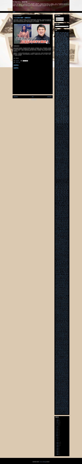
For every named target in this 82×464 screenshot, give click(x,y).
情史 (66, 283)
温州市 (64, 114)
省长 (57, 161)
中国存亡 (66, 190)
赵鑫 (58, 120)
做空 (60, 214)
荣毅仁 (64, 166)
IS (68, 94)
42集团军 (58, 123)
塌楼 (68, 250)
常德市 (61, 273)
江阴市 (58, 320)
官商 (61, 265)
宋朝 (58, 265)
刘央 (58, 224)
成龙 (68, 284)
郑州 (60, 172)
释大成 (63, 172)
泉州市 (66, 113)
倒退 (56, 213)
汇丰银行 (57, 319)
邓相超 (57, 172)
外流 (56, 253)
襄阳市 (56, 168)
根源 (56, 312)
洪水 (68, 154)
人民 (64, 68)
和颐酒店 (60, 242)
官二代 (64, 141)
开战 (58, 278)
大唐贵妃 (65, 253)
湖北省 (56, 45)
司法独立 (59, 236)
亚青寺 (61, 204)
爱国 (68, 78)
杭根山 (62, 309)
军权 (63, 100)
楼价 (63, 313)
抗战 (58, 66)
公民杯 (62, 218)
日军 (68, 148)
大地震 (58, 254)
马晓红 (58, 122)
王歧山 (56, 90)
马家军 (59, 176)
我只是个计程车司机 (63, 285)
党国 (57, 216)
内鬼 (60, 132)
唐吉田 (62, 243)
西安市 (62, 50)
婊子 (60, 261)
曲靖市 (68, 149)
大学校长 (64, 254)
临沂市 (60, 97)
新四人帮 (56, 295)
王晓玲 (59, 159)
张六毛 (65, 144)
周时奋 (64, 240)
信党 (63, 212)
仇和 (67, 207)
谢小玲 (59, 119)
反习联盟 (56, 136)
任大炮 (58, 129)
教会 (65, 147)
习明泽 (65, 97)
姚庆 (62, 106)
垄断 (61, 250)
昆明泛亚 (56, 149)
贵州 (57, 169)
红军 (65, 90)
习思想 (63, 200)
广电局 (56, 275)
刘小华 (61, 224)
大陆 (68, 69)
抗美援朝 (58, 77)
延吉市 (65, 276)
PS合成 (62, 180)
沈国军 (63, 321)
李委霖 (62, 305)
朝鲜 (58, 49)
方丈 (63, 148)
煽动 (67, 156)
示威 (58, 116)
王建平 (67, 89)
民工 (56, 317)
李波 (60, 49)
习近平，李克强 (58, 202)
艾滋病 (57, 166)
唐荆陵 (66, 103)
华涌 (66, 134)
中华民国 (66, 125)
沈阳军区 (66, 321)
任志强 (58, 38)
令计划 (63, 35)
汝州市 (64, 319)
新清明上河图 (60, 295)
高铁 (63, 122)
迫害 (59, 171)
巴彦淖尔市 (65, 272)
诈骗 (58, 92)
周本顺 (57, 103)
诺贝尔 (63, 67)
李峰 (63, 306)
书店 (63, 68)
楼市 (57, 112)
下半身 (63, 184)
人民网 (57, 207)
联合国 (59, 164)
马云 (57, 58)
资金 (65, 169)
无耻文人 (57, 298)
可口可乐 (61, 235)
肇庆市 (61, 164)
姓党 (58, 70)
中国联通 (56, 97)
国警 (60, 247)
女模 (62, 258)
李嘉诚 (59, 57)
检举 (59, 313)
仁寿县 (63, 207)
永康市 (64, 318)
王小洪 (58, 115)
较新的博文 (15, 96)
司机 (57, 236)
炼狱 (65, 156)
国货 (61, 247)
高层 (60, 122)
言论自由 (57, 81)
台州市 (65, 235)
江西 (68, 319)
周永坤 (57, 241)
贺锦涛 (61, 169)
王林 (57, 56)
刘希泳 (63, 224)
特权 (56, 158)
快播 (56, 77)
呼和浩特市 (56, 242)
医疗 (56, 229)
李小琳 (66, 40)
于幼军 (61, 98)
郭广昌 (56, 68)
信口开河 (66, 212)
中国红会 (63, 194)
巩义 (68, 271)
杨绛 (60, 309)
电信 (57, 160)
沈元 (59, 321)
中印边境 (58, 189)
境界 (61, 251)
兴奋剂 (68, 131)
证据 (64, 168)
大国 (56, 254)
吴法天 (57, 239)
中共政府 (64, 188)
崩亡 (57, 271)
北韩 (57, 134)
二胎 (58, 82)
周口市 (66, 239)
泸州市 (59, 78)
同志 (57, 237)
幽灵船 (68, 273)
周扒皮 (62, 240)
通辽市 (63, 171)
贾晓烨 (63, 169)
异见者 (63, 278)
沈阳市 (64, 113)
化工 (62, 101)
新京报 (66, 294)
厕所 (60, 135)
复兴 (58, 252)
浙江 (61, 155)
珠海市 (64, 79)
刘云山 (63, 44)
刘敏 (57, 225)
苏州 (60, 166)
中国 (63, 32)
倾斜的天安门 (64, 213)
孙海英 (63, 262)
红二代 (65, 45)
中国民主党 (61, 193)
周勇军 (64, 239)
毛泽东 (56, 35)
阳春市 (66, 120)
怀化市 (67, 145)
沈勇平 (61, 321)
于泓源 (64, 203)
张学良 (67, 144)
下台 (67, 95)
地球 (63, 249)
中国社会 (60, 194)
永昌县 (66, 318)
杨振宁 (56, 309)
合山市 (65, 236)
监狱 (56, 161)
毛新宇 (62, 88)
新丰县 (58, 294)
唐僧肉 (60, 243)
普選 (58, 301)
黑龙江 (67, 177)
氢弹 (56, 318)
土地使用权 (62, 248)
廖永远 (59, 276)
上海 (60, 46)
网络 (58, 67)
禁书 (68, 79)
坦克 (58, 250)
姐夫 (59, 259)
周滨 (65, 137)
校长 (63, 311)
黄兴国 (65, 94)
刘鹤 (66, 225)
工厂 (62, 271)
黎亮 (63, 177)
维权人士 (58, 72)
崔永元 (67, 270)
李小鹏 (57, 71)
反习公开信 (67, 135)
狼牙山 (62, 158)
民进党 (60, 153)
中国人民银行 (61, 189)
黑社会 (63, 81)
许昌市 (61, 168)
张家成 (58, 145)
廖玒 (60, 276)
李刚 (56, 305)
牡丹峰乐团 (66, 157)
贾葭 (66, 119)
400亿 (56, 179)
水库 (61, 153)
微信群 (65, 145)
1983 (65, 178)
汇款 (59, 319)
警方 (58, 168)
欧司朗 (65, 313)
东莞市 (64, 48)
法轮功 (56, 89)
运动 (56, 171)
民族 (59, 71)
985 (62, 179)
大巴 (68, 254)
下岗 (56, 125)
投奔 (64, 288)
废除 (63, 275)
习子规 (60, 200)
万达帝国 (57, 183)
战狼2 (60, 286)
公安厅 (59, 131)
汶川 (66, 71)
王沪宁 (61, 79)
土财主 (57, 249)
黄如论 (60, 177)
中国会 (64, 189)
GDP (64, 179)
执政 (65, 287)
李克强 (67, 35)
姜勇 (65, 260)
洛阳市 (59, 89)
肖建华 (17, 62)
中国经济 (60, 44)
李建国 (65, 306)
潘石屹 (62, 156)
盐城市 (68, 160)
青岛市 (64, 121)
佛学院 (66, 82)
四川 (58, 104)
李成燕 (58, 307)
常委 (63, 143)
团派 (60, 65)
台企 (63, 235)
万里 (65, 81)
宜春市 (59, 266)
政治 (63, 41)
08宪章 (58, 178)
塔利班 (56, 251)
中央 (61, 49)
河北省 (58, 40)
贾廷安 (64, 92)
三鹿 (58, 184)
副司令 (61, 226)
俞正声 (61, 212)
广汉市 (68, 274)
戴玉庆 (64, 146)
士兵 (66, 251)
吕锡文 (63, 137)
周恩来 (65, 53)
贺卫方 (59, 169)
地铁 (65, 249)
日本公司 (60, 298)
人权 (60, 64)
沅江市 (58, 321)
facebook (56, 124)
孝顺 (56, 263)
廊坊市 (64, 70)
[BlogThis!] (24, 60)
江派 (64, 153)
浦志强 (64, 57)
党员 (62, 64)
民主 (65, 41)
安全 (63, 264)
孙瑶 (66, 262)
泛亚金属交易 (65, 154)
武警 (60, 52)
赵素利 (59, 170)
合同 (63, 236)
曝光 (65, 149)
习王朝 (67, 200)
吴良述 (59, 239)
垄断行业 (64, 250)
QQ (64, 180)
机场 (57, 110)
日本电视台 (62, 298)
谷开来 (66, 67)
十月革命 (63, 134)
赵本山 (57, 170)
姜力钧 (63, 260)
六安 (57, 219)
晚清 (67, 300)
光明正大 (61, 215)
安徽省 (58, 47)
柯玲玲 (61, 311)
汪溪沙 (65, 320)
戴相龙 (59, 54)
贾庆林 (63, 47)
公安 (59, 51)
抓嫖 (60, 288)
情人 (65, 283)
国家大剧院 (61, 246)
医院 (66, 101)
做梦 (58, 214)
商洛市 (68, 243)
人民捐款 (62, 206)
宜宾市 (57, 266)
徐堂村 (60, 282)
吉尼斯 (68, 236)
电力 (59, 160)
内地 (57, 132)
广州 (60, 144)
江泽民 (67, 33)
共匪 (65, 219)
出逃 (58, 101)
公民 (67, 99)
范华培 (56, 118)
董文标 (60, 167)
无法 (61, 297)
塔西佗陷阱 (59, 251)
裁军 (66, 118)
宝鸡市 (64, 266)
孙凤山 (56, 262)
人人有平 (60, 205)
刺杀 (59, 226)
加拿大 (60, 75)
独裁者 (60, 158)
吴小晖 (63, 69)
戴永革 (65, 286)
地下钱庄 (65, 104)
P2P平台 (58, 180)
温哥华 (61, 114)
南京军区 (58, 231)
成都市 (60, 48)
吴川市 (66, 238)
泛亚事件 (62, 154)
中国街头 (66, 194)
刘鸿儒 (65, 225)
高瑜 (58, 68)
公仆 (57, 131)
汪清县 (63, 320)
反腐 (66, 44)
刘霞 (60, 101)
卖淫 (57, 135)
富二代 (58, 142)
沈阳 (62, 113)
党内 (56, 216)
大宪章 (66, 254)
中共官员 (62, 188)
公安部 (63, 131)
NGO (56, 180)
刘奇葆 (60, 133)
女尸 (57, 258)
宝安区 (68, 141)
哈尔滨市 (60, 103)
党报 (61, 216)
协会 (64, 230)
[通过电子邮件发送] (23, 60)
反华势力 (60, 136)
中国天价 (64, 190)
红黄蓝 (56, 91)
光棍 (63, 215)
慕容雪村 (61, 146)
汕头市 (61, 71)
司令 (59, 137)
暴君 (60, 301)
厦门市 (62, 135)
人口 (62, 205)
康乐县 (65, 275)
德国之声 (66, 282)
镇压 (56, 53)
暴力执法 (63, 149)
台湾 (66, 48)
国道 (63, 247)
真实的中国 (62, 161)
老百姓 (57, 164)
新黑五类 (58, 296)
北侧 (65, 227)
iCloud (65, 181)
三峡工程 (67, 183)
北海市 (64, 101)
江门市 (56, 320)
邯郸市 (57, 73)
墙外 (63, 251)
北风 (58, 228)
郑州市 (67, 52)
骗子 (60, 94)
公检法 (60, 218)
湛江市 (66, 114)
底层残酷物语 (61, 275)
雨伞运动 (61, 121)
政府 (60, 66)
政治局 (67, 58)
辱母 (62, 170)
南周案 (60, 231)
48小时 (58, 179)
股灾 (60, 45)
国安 (62, 75)
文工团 (59, 148)
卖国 (56, 135)
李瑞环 (66, 110)
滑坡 (60, 156)
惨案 (59, 146)
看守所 (59, 161)
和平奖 (66, 69)
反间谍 (65, 136)
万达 (60, 95)
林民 (59, 310)
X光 (64, 181)
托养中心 (63, 287)
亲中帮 (56, 205)
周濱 (61, 241)
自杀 (62, 72)
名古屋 (61, 237)
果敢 (65, 310)
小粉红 (65, 142)
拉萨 (63, 289)
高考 (62, 122)
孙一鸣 (68, 261)
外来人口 (67, 252)
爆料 (61, 157)
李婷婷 (66, 305)
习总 (68, 73)
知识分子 (61, 90)
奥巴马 (58, 106)
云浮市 (64, 98)
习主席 (56, 200)
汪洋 (61, 320)
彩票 (63, 145)
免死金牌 (67, 215)
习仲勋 (63, 55)
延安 (66, 276)
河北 (68, 71)
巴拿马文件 (60, 39)
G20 (58, 58)
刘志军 (65, 224)
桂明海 (61, 312)
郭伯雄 (63, 37)
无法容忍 (63, 297)
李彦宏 (67, 306)
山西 (58, 270)
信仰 (62, 129)
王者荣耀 (61, 115)
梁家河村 (66, 312)
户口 (65, 146)
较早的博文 (49, 96)
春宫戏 (60, 300)
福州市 (56, 67)
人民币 (61, 74)
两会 (60, 58)
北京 (56, 36)
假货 (57, 214)
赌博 (66, 169)
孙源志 (65, 262)
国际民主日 (58, 248)
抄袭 (59, 288)
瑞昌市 (66, 159)
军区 (60, 100)
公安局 (61, 131)
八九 (62, 99)
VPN (56, 95)
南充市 (59, 102)
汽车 (67, 320)
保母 (57, 212)
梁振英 (66, 111)
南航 (59, 135)
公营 (63, 218)
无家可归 (59, 297)
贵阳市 (61, 92)
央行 (56, 106)
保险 (58, 212)
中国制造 (61, 190)
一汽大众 (57, 182)
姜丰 (61, 260)
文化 (67, 147)
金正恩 (61, 56)
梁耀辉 (58, 313)
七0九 (63, 182)
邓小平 (61, 40)
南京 (57, 102)
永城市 (62, 318)
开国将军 (66, 277)
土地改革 (66, 248)
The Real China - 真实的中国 (20, 2)
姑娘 (60, 259)
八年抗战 (60, 217)
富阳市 (60, 142)
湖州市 (64, 78)
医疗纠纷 (58, 229)
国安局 (59, 246)
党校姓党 (65, 216)
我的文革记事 (57, 286)
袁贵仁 (68, 167)
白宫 (58, 90)
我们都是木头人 (57, 285)
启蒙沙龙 (61, 238)
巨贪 (66, 271)
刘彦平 (62, 133)
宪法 (59, 70)
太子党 (56, 52)
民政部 (65, 317)
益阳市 (65, 160)
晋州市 (65, 300)
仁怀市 (65, 207)
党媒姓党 (66, 130)
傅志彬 (63, 214)
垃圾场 (60, 250)
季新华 (58, 263)
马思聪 (61, 176)
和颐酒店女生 (63, 242)
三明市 (61, 124)
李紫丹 (68, 307)
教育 (64, 77)
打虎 (57, 147)
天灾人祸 (65, 105)
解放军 (67, 41)
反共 (58, 136)
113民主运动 (63, 178)
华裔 (68, 134)
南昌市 (61, 102)
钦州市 (64, 120)
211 (67, 178)
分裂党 (59, 223)
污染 (68, 153)
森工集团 (61, 313)
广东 (62, 76)
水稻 (60, 318)
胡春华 (66, 57)
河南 (56, 72)
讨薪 (59, 168)
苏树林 (62, 166)
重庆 (62, 120)
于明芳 (61, 203)
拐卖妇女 (66, 289)
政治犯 (64, 147)
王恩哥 (57, 159)
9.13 (61, 179)
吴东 (63, 238)
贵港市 (64, 119)
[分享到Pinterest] (27, 60)
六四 (64, 33)
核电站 (60, 88)
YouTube (67, 123)
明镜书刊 (58, 300)
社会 (63, 90)
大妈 (61, 254)
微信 (68, 49)
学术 (62, 263)
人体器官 (62, 82)
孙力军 (58, 262)
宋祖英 (59, 76)
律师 (57, 54)
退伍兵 (61, 171)
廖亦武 (57, 276)
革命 (64, 73)
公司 (67, 217)
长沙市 (62, 73)
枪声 (59, 311)
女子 (56, 258)
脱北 (61, 165)
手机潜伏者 (57, 287)
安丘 (61, 264)
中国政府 (64, 191)
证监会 (66, 168)
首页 (14, 11)
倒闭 (67, 129)
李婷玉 (59, 110)
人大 (63, 205)
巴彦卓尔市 (62, 272)
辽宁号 (64, 170)
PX (63, 180)
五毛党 (60, 82)
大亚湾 (60, 253)
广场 (57, 274)
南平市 (62, 231)
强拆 (57, 66)
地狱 (62, 249)
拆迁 (61, 289)
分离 (57, 223)
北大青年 (56, 228)
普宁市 (66, 77)
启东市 (58, 238)
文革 (59, 36)
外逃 (57, 105)
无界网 (66, 148)
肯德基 (65, 164)
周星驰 (66, 240)
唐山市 (63, 103)
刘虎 (65, 133)
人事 (58, 205)
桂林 (62, 312)
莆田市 (59, 118)
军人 (58, 100)
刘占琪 (66, 223)
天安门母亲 (62, 105)
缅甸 (62, 80)
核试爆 (66, 311)
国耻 (59, 104)
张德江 (56, 57)
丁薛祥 (62, 182)
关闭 (68, 219)
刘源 (60, 51)
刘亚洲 (58, 75)
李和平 (60, 305)
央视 (56, 70)
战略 (61, 286)
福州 (59, 116)
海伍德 (57, 114)
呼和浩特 (67, 241)
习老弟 (58, 201)
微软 (63, 282)
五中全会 (58, 204)
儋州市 (68, 214)
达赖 (68, 170)
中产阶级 (57, 96)
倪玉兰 (61, 213)
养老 (56, 132)
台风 (67, 235)
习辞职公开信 (57, 74)
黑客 (67, 94)
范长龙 (63, 91)
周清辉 (59, 241)
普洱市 (57, 301)
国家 (62, 65)
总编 (61, 283)
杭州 (58, 88)
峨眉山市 (64, 270)
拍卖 (60, 147)
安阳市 (61, 141)
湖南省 (66, 38)
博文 (57, 18)
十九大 (61, 134)
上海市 (58, 41)
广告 (56, 274)
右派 (56, 137)
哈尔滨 (58, 243)
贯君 (59, 92)
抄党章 (56, 288)
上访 (66, 50)
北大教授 (67, 227)
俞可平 (58, 99)
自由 (64, 72)
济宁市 (61, 78)
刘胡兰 (61, 225)
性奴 (58, 283)
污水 (60, 320)
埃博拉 (66, 250)
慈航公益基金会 (60, 284)
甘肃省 (62, 54)
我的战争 (67, 285)
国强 (67, 246)
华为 (65, 134)
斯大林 (61, 148)
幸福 (63, 273)
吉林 (56, 237)
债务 (56, 130)
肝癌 (66, 117)
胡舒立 (58, 165)
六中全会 (66, 218)
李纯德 (56, 308)
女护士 (59, 258)
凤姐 (66, 132)
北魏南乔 (61, 228)
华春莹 (57, 230)
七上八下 (66, 182)
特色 (58, 158)
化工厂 (58, 227)
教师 (62, 77)
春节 (63, 300)
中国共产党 (67, 96)
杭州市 (61, 57)
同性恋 (59, 237)
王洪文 (61, 159)
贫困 (56, 169)
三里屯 (56, 184)
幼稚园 (65, 273)
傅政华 (66, 74)
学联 (67, 263)
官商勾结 (64, 265)
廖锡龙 (63, 276)
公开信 (65, 131)
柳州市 (64, 46)
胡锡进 (60, 165)
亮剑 (68, 204)
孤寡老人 (61, 263)
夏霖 (63, 252)
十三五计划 (60, 229)
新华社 (62, 66)
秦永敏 (58, 80)
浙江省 (61, 41)
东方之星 (64, 56)
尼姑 (68, 142)
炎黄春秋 (61, 89)
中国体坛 (66, 189)
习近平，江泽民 (63, 202)
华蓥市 (62, 230)
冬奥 (63, 132)
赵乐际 (66, 92)
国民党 (64, 65)
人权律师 (67, 98)
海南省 (61, 47)
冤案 (68, 100)
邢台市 (61, 93)
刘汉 (58, 225)
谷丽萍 (60, 81)
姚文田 (64, 259)
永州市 (66, 112)
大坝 (60, 254)
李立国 (65, 307)
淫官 (59, 114)
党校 (63, 216)
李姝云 (64, 305)
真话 (65, 161)
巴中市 (58, 272)
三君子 (65, 95)
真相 (64, 161)
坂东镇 (67, 249)
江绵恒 (64, 71)
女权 (60, 258)
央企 (68, 105)
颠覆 (58, 94)
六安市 (59, 219)
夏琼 (61, 252)
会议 (56, 99)
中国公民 (58, 190)
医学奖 (66, 228)
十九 (58, 134)
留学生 (64, 115)
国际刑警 (62, 104)
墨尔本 (65, 251)
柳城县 (61, 111)
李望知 (63, 307)
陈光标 (64, 93)
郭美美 (60, 73)
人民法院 (64, 206)
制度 (58, 226)
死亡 (58, 112)
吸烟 (60, 239)
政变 (66, 70)
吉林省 (61, 69)
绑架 (57, 117)
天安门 (66, 65)
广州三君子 (60, 274)
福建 (56, 80)
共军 (63, 219)
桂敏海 (58, 312)
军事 (62, 132)
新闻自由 (63, 295)
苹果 (68, 117)
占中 (62, 51)
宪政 (61, 76)
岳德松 (60, 270)
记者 (59, 56)
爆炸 (66, 46)
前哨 (67, 133)
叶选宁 (58, 137)
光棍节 (65, 215)
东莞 (67, 81)
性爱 (59, 283)
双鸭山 (64, 135)
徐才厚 (65, 49)
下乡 (68, 124)
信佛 (62, 212)
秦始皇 (64, 116)
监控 (66, 115)
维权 (59, 45)
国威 (56, 246)
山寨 (57, 143)
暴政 (61, 301)
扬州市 (68, 287)
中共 (61, 32)
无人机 (57, 297)
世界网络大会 (60, 125)
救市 (61, 77)
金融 (57, 55)
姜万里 (60, 260)
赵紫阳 (57, 46)
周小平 (58, 240)
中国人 (60, 53)
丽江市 (62, 97)
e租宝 (58, 95)
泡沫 (57, 78)
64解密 (63, 123)
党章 (67, 216)
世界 (57, 125)
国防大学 (65, 247)
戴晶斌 (63, 286)
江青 (66, 88)
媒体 (66, 75)
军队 (56, 75)
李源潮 (63, 45)
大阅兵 (64, 51)
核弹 (63, 111)
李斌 (59, 307)
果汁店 (67, 310)
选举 (60, 120)
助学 (64, 226)
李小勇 (57, 306)
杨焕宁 (58, 309)
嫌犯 (62, 261)
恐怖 (56, 146)
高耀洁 (62, 94)
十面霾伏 (64, 229)
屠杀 (56, 143)
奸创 (67, 258)
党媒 (60, 216)
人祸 (58, 207)
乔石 (58, 64)
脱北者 (66, 80)
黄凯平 (58, 177)
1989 (56, 123)
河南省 (58, 37)
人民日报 (65, 55)
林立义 (63, 310)
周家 (56, 240)
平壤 (67, 143)
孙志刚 (60, 262)
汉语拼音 (61, 319)
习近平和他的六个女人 (62, 201)
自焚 (58, 91)
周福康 (65, 241)
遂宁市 (59, 93)
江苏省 (63, 38)
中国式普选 (58, 191)
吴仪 (64, 238)
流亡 (58, 155)
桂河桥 (64, 312)
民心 (57, 317)
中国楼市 (66, 192)
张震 (61, 145)
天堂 (59, 105)
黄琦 (61, 177)
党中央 (63, 130)
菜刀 (67, 166)
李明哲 (63, 110)
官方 (65, 141)
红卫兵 (67, 90)
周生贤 (63, 241)
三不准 (62, 183)
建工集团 (57, 277)
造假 (65, 171)
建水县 (60, 277)
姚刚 (62, 259)
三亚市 (62, 95)
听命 (56, 238)
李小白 (59, 306)
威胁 (57, 261)
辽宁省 (66, 47)
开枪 (63, 144)
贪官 (62, 48)
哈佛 (56, 243)
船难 (66, 165)
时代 (56, 299)
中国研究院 (57, 194)
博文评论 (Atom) (33, 99)
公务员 (65, 99)
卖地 (65, 230)
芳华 (58, 166)
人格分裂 (59, 206)
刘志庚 (67, 224)
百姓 (66, 79)
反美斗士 (63, 136)
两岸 (63, 125)
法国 (60, 154)
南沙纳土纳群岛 (65, 231)
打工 (60, 287)
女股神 (64, 258)
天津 (63, 49)
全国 (56, 131)
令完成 (61, 38)
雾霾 (58, 44)
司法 (58, 69)
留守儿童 (61, 160)
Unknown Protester (60, 181)
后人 (63, 237)
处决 (56, 252)
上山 (59, 184)
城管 (64, 75)
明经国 (59, 149)
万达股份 (60, 183)
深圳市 (66, 37)
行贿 (65, 167)
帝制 (58, 273)
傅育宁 (65, 214)
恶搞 (62, 283)
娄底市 (59, 261)
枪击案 (58, 311)
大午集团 (62, 253)
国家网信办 (64, 246)
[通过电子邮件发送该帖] (21, 60)
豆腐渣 (61, 119)
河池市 (58, 154)
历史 (57, 69)
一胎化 (60, 182)
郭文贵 (58, 33)
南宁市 (58, 65)
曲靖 (64, 301)
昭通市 (61, 149)
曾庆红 (63, 39)
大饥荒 (67, 51)
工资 (58, 143)
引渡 (64, 278)
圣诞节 (59, 249)
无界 (64, 148)
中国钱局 (64, 195)
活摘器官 (56, 155)
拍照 (64, 289)
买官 (65, 202)
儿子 (56, 215)
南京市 (62, 58)
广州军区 (65, 274)
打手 (61, 287)
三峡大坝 (64, 183)
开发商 (62, 277)
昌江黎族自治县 (64, 299)
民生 (67, 317)
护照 (58, 289)
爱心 (62, 157)
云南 (65, 203)
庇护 (58, 275)
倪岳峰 (59, 213)
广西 (64, 76)
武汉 (56, 153)
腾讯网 (65, 165)
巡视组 (59, 271)
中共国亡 (59, 188)
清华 (66, 155)
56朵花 (61, 123)
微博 (68, 76)
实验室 (68, 266)
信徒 (65, 129)
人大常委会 (66, 205)
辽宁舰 (66, 170)
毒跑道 (61, 112)
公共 (64, 217)
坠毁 (56, 250)
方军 (60, 296)
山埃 (56, 270)
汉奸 (63, 153)
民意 (61, 317)
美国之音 (61, 117)
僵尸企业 (59, 130)
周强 (60, 240)
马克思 (57, 176)
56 (60, 179)
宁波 (60, 264)
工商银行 (64, 271)
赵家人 (64, 52)
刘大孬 (57, 224)
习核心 (61, 68)
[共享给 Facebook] (26, 60)
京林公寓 (65, 204)
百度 (64, 54)
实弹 (65, 266)
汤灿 (58, 113)
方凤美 (62, 296)
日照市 (65, 298)
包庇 (67, 226)
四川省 (61, 37)
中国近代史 (61, 195)
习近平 (57, 32)
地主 (60, 249)
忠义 (56, 283)
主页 (33, 96)
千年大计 (66, 229)
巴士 (60, 272)
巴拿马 (61, 70)
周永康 (61, 36)
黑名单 (65, 177)
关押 (66, 219)
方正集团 (64, 296)
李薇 (58, 308)
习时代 (65, 200)
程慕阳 (66, 116)
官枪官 (66, 265)
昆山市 (61, 299)
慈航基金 (64, 284)
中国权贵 (64, 192)
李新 (61, 110)
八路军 (62, 217)
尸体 (66, 142)
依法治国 (60, 129)
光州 (59, 215)
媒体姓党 (64, 106)
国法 (58, 247)
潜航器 (64, 156)
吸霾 (62, 239)
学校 (64, 263)
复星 (60, 252)
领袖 (57, 94)
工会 (60, 271)
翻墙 (61, 72)
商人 (65, 243)
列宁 (58, 133)
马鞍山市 (63, 176)
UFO (57, 181)
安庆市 (67, 264)
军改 (62, 100)
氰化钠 (58, 318)
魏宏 (68, 122)
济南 (60, 155)
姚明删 (66, 259)
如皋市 (57, 259)
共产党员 (61, 219)
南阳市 (64, 102)
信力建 (64, 129)
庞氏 (61, 144)
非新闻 (66, 121)
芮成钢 (66, 54)
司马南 (62, 236)
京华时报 (63, 204)
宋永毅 (60, 265)
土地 (60, 248)
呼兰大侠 (67, 137)
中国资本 (58, 195)
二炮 (58, 203)
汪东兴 (60, 113)
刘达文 (63, 225)
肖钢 (63, 164)
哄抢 (68, 242)
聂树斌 (64, 117)
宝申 (60, 266)
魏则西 (64, 50)
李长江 (60, 308)
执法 (58, 147)
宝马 (62, 266)
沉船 (68, 88)
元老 (57, 215)
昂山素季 (59, 299)
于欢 (62, 203)
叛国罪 (56, 235)
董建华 (58, 167)
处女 (57, 252)
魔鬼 (67, 176)
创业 (56, 226)
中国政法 (67, 191)
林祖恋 (59, 111)
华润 (58, 230)
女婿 (60, 106)
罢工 (58, 117)
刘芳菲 (64, 133)
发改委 (68, 136)
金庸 (66, 172)
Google (66, 179)
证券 (63, 168)
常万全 (62, 143)
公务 (65, 217)
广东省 (61, 33)
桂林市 (65, 66)
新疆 (68, 44)
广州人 (63, 274)
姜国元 (67, 260)
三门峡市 (63, 124)
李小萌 (61, 306)
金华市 (65, 172)
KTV (68, 179)
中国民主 (58, 193)
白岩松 (63, 160)
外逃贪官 (58, 253)
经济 (56, 50)
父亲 (63, 157)
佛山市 (64, 74)
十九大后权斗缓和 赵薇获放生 (22, 17)
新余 (68, 294)
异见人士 (60, 278)
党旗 (68, 130)
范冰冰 (61, 91)
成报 (66, 284)
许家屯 (61, 67)
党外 (58, 216)
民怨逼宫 (59, 317)
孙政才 (65, 58)
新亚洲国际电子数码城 (62, 294)
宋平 (62, 141)
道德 (66, 171)
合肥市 (61, 137)
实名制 (56, 142)
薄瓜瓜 (61, 118)
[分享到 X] (25, 60)
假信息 (67, 213)
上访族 (61, 184)
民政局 (63, 317)
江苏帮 (66, 319)
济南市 (67, 66)
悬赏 (63, 283)
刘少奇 (64, 64)
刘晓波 (64, 36)
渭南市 (57, 156)
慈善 (57, 284)
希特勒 (57, 273)
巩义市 (56, 272)
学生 (65, 263)
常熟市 (65, 143)
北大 (66, 64)
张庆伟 (60, 145)
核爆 (64, 311)
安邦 (57, 76)
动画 (63, 226)
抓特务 (63, 288)
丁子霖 (59, 124)
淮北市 (65, 155)
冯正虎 (56, 101)
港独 (58, 156)
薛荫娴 (62, 167)
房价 (67, 146)
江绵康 (66, 153)
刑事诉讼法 (62, 223)
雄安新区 (57, 121)
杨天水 (68, 308)
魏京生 (66, 122)
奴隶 (65, 258)
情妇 (58, 146)
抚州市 (57, 289)
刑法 (64, 223)
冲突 (65, 132)
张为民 (66, 278)
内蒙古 (67, 56)
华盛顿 (60, 230)
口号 (58, 235)
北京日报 (63, 227)
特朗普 (56, 79)
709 (66, 73)
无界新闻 (66, 297)
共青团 (63, 53)
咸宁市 (66, 242)
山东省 (63, 40)
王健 (67, 158)
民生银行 (63, 112)
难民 (66, 93)
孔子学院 (65, 261)
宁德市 (58, 264)
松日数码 (66, 309)
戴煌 (67, 286)
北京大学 (60, 227)
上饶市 (66, 124)
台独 (66, 102)
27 (68, 178)
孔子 (67, 106)
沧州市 (56, 154)
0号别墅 (60, 178)
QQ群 (66, 180)
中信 (64, 125)
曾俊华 (66, 301)
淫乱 (63, 155)
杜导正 (65, 308)
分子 (56, 133)
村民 (63, 308)
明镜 (56, 300)
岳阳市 (62, 270)
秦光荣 (61, 116)
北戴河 (66, 39)
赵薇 (19, 62)
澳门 (66, 78)
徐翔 (66, 76)
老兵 (58, 50)
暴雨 (63, 301)
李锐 (57, 111)
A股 (65, 123)
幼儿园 (58, 144)
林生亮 (61, 310)
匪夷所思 (63, 228)
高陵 (65, 176)
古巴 (59, 235)
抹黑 (60, 289)
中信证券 (59, 55)
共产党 (62, 46)
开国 (63, 277)
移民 (60, 80)
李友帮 (58, 305)
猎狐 (63, 158)
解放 (57, 119)
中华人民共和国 (62, 96)
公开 (58, 218)
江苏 (64, 88)
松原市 (64, 309)
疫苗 (62, 52)
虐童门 (64, 167)
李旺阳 (61, 307)
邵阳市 (59, 172)
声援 (68, 251)
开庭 (56, 278)
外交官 (65, 252)
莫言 (65, 166)
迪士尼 (58, 171)
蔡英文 (66, 91)
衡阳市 (64, 118)
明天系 (68, 299)
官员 (58, 48)
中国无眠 (61, 192)
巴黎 (60, 143)
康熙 (67, 275)
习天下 (58, 200)
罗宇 (63, 80)
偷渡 (61, 214)
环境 (64, 159)
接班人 (62, 147)
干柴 (62, 273)
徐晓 (62, 282)
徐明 (59, 52)
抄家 (58, 288)
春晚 (62, 300)
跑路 (60, 170)
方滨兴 (67, 296)
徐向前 (58, 282)
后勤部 (65, 237)
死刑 (58, 153)
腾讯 (63, 165)
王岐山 (65, 32)
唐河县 (64, 243)
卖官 (67, 230)
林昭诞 (58, 310)
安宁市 (65, 264)
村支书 (62, 308)
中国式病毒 (61, 191)
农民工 (66, 100)
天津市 (60, 35)
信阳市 (60, 99)
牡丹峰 (65, 89)
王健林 (59, 79)
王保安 (65, 158)
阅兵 (58, 53)
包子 (65, 226)
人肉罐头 (61, 207)
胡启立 (67, 164)
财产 (68, 168)
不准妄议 (66, 184)
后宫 (66, 237)
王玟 (63, 159)
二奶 (57, 203)
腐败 (60, 50)
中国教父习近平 (57, 192)
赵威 (57, 120)
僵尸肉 (61, 130)
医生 (68, 228)
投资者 (66, 288)
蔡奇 (66, 72)
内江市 (59, 132)
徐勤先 (56, 282)
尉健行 (63, 142)
